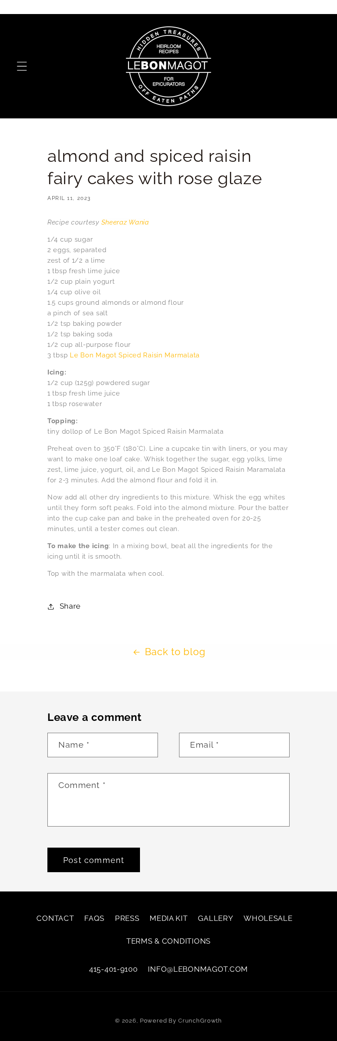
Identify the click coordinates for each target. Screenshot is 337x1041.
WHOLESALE (268, 918)
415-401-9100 (113, 969)
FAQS (94, 918)
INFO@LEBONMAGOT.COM (198, 969)
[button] (22, 66)
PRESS (127, 918)
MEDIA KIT (168, 918)
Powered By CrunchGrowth (181, 1020)
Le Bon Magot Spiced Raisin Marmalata (135, 355)
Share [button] (70, 606)
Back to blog (175, 651)
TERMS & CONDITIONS (168, 941)
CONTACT (55, 918)
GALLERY (215, 918)
